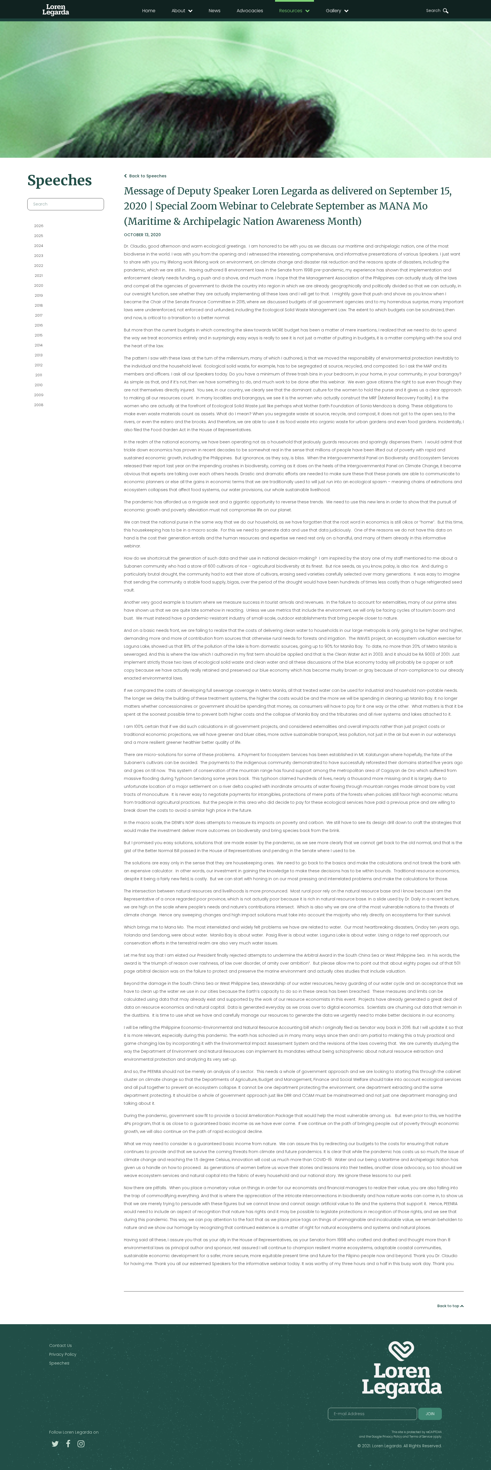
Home (148, 10)
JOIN (430, 1414)
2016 (39, 325)
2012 (39, 365)
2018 (39, 305)
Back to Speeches (147, 176)
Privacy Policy (62, 1354)
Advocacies (250, 10)
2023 (38, 255)
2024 (38, 245)
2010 (39, 385)
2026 (38, 226)
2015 (39, 335)
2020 (38, 285)
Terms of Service (420, 1436)
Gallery (333, 10)
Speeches (59, 1363)
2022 (38, 265)
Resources (290, 10)
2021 (39, 275)
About (178, 10)
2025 (38, 235)
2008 (38, 405)
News (214, 10)
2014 (39, 345)
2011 (38, 375)
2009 (38, 395)
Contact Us (60, 1345)
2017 (39, 315)
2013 (39, 355)
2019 (39, 295)
